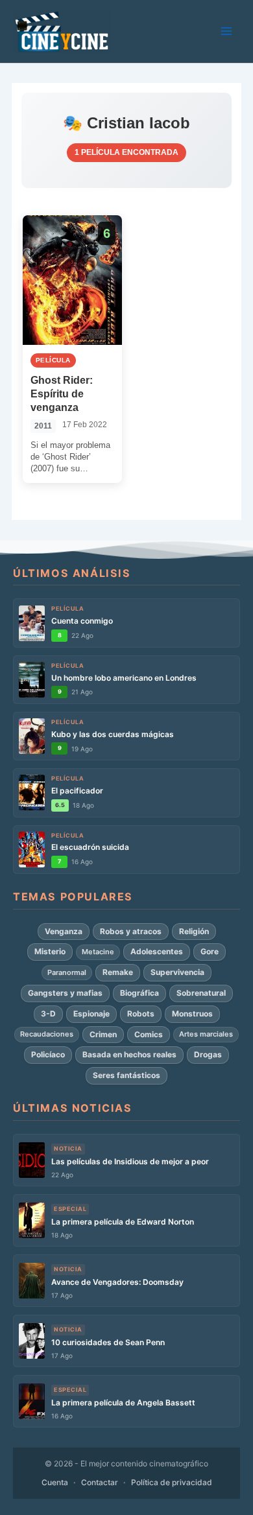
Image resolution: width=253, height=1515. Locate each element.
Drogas (208, 1054)
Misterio (50, 951)
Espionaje (91, 1013)
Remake (117, 972)
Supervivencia (177, 972)
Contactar (99, 1482)
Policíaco (48, 1054)
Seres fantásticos (126, 1075)
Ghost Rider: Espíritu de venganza (61, 394)
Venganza (63, 931)
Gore (209, 951)
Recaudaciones (46, 1034)
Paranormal (66, 972)
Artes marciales (206, 1034)
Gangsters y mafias (65, 993)
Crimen (103, 1034)
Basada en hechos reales (129, 1054)
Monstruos (192, 1013)
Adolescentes (156, 951)
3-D (48, 1013)
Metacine (98, 951)
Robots (140, 1013)
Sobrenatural (201, 993)
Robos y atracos (131, 931)
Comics (148, 1034)
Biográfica (139, 993)
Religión (194, 931)
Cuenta (55, 1482)
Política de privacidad (171, 1482)
